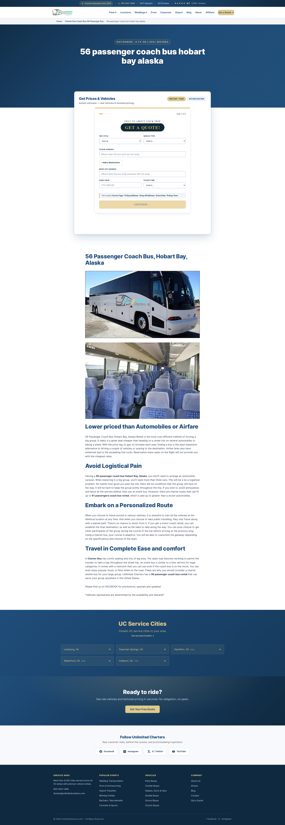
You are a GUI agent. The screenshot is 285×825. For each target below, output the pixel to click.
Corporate (165, 12)
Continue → (142, 204)
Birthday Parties (107, 795)
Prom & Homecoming (110, 785)
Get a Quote (197, 800)
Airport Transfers (107, 790)
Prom (153, 12)
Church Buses (152, 805)
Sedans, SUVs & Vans (156, 790)
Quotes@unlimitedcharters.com (69, 793)
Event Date (104, 180)
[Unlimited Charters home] (62, 12)
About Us (196, 781)
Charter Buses (152, 785)
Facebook (211, 819)
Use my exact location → (142, 635)
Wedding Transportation (111, 781)
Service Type (149, 136)
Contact (195, 795)
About (198, 12)
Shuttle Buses (152, 795)
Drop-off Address (107, 169)
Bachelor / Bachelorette (111, 800)
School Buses (152, 800)
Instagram (226, 819)
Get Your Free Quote (142, 709)
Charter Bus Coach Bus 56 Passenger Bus (84, 21)
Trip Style (103, 136)
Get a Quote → (226, 12)
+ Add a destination (110, 162)
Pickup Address (106, 149)
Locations (125, 12)
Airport (179, 12)
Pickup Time (149, 180)
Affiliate (210, 12)
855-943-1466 (128, 3)
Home (59, 21)
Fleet (112, 12)
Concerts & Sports (108, 805)
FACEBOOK (111, 586)
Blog (189, 12)
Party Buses (151, 781)
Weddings (141, 12)
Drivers (194, 785)
